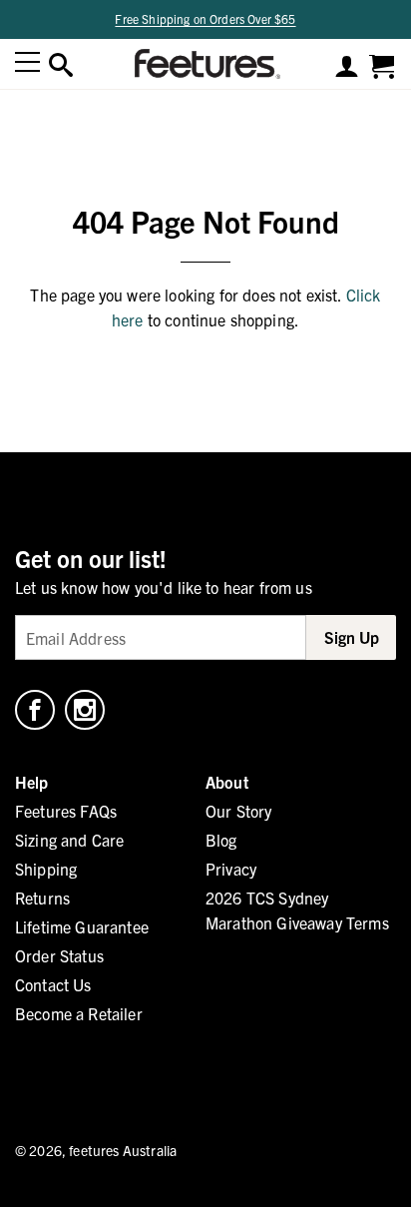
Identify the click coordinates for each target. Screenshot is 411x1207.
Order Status (59, 955)
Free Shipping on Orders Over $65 (205, 18)
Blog (221, 840)
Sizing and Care (69, 840)
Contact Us (53, 984)
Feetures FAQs (66, 811)
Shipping (46, 869)
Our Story (238, 811)
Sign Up (351, 637)
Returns (42, 897)
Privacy (231, 869)
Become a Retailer (79, 1013)
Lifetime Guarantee (82, 926)
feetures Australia (123, 1150)
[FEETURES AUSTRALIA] (203, 64)
